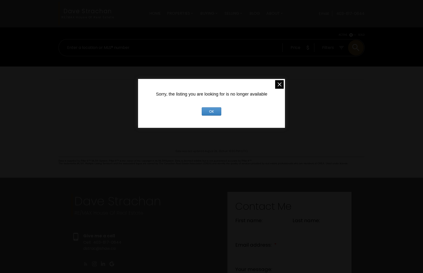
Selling (231, 13)
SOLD (361, 35)
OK (211, 111)
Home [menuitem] (155, 13)
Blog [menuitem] (254, 13)
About (273, 13)
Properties (178, 13)
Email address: (254, 244)
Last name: (306, 220)
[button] (85, 264)
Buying (207, 13)
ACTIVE (343, 35)
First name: (249, 220)
